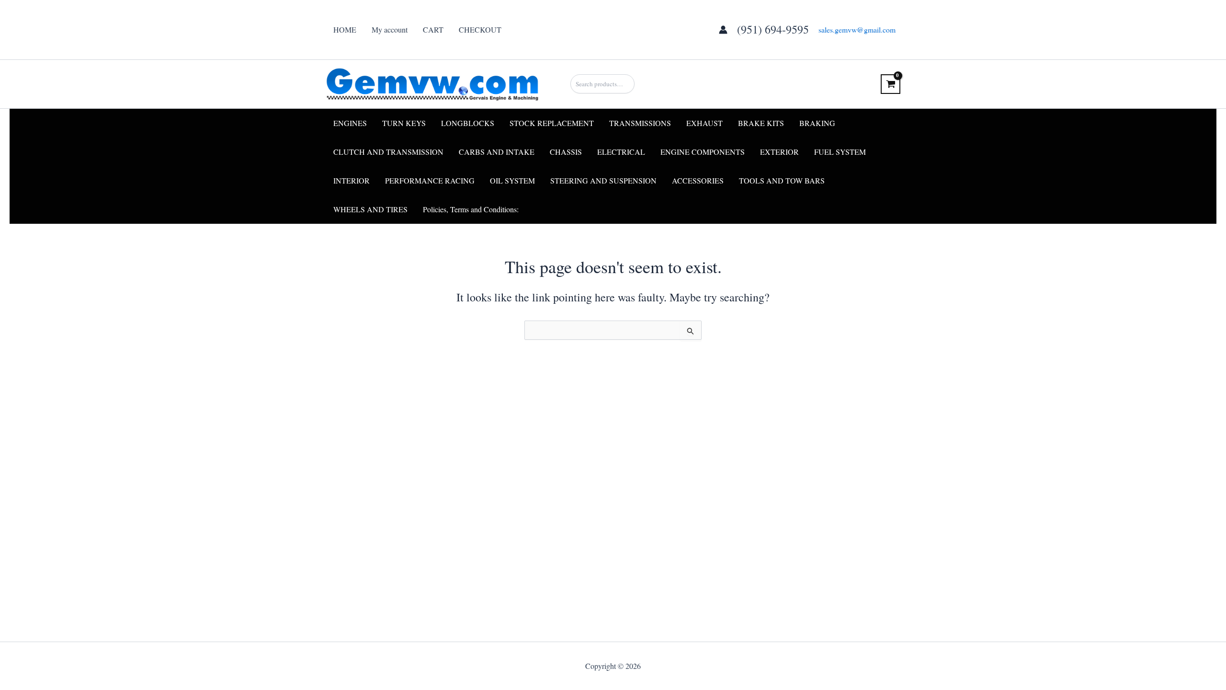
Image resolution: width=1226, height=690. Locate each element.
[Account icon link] (723, 29)
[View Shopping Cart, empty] (890, 83)
